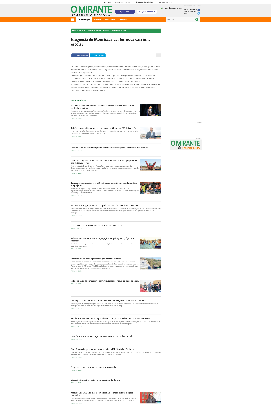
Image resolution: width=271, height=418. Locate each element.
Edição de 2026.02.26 (78, 30)
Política (98, 30)
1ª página (90, 30)
